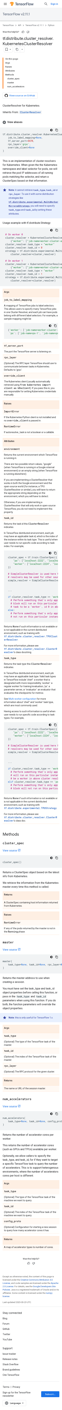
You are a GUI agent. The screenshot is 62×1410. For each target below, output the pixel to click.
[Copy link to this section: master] (17, 943)
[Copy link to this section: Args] (12, 292)
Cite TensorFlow (11, 1375)
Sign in (54, 4)
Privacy (16, 1387)
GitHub (6, 1329)
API (19, 25)
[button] (31, 122)
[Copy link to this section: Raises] (14, 404)
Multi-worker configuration (22, 699)
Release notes (10, 1359)
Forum (6, 1323)
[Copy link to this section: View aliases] (25, 122)
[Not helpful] (27, 31)
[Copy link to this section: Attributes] (17, 441)
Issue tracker (9, 1354)
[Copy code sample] (56, 130)
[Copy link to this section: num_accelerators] (34, 1099)
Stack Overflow (11, 1364)
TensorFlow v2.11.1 (16, 14)
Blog (5, 1318)
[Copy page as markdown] (17, 49)
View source (10, 850)
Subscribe (51, 1394)
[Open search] (46, 4)
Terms (6, 1387)
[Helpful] (23, 31)
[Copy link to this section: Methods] (22, 835)
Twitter (6, 1334)
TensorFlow (8, 25)
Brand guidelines (11, 1369)
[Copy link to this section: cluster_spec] (27, 843)
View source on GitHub (22, 95)
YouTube (7, 1339)
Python (51, 25)
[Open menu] (5, 4)
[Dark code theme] (51, 130)
